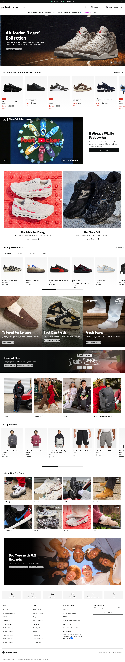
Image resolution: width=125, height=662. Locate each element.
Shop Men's (23, 45)
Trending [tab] (8, 253)
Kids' (54, 12)
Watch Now (9, 365)
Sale (95, 12)
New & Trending (32, 12)
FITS (64, 617)
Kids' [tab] (44, 253)
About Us (5, 609)
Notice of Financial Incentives (71, 620)
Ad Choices (66, 631)
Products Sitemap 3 (8, 635)
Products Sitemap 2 (8, 631)
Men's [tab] (20, 253)
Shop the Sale (9, 45)
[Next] (121, 1)
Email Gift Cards (37, 609)
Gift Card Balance (38, 613)
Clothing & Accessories (101, 416)
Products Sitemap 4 (8, 638)
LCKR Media (6, 620)
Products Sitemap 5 (8, 642)
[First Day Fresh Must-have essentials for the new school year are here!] (62, 321)
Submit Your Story (23, 365)
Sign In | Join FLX (113, 7)
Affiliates (5, 617)
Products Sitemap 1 (8, 627)
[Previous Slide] (115, 62)
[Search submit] (85, 7)
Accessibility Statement (70, 627)
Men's (41, 12)
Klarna (35, 631)
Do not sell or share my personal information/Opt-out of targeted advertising (72, 636)
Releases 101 (37, 635)
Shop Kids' (8, 49)
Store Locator (37, 638)
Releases (67, 12)
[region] (62, 2)
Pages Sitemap (7, 624)
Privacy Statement (68, 613)
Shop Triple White (92, 342)
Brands (60, 12)
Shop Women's (36, 45)
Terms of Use (67, 609)
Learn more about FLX (17, 567)
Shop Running (32, 239)
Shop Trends (119, 247)
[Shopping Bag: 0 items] (122, 7)
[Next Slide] (119, 62)
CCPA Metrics (67, 624)
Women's (48, 12)
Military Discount (38, 620)
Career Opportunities (9, 613)
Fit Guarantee (37, 642)
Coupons (35, 617)
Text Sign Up (36, 627)
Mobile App (36, 624)
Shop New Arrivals (51, 340)
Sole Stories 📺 (76, 12)
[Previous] (4, 1)
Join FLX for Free (36, 567)
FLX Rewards (87, 12)
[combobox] (54, 7)
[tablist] (25, 253)
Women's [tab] (32, 253)
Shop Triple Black (91, 239)
